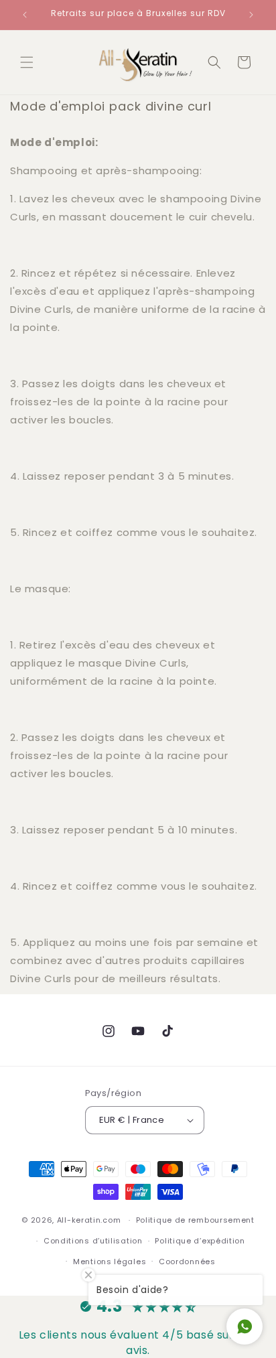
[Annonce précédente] (25, 14)
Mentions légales (109, 1261)
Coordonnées (187, 1261)
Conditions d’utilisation (93, 1240)
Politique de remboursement (195, 1220)
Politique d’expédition (200, 1240)
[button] (27, 62)
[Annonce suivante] (251, 14)
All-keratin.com (89, 1220)
